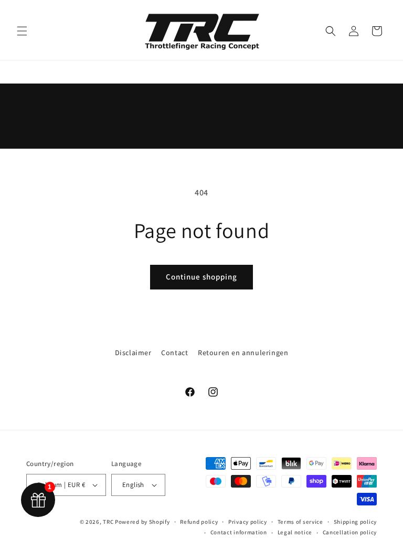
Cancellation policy (350, 532)
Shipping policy (355, 521)
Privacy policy (247, 521)
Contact (174, 352)
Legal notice (295, 532)
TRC (108, 521)
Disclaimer (133, 352)
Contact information (238, 532)
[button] (22, 31)
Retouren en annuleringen (243, 352)
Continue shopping (201, 277)
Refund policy (199, 521)
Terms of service (300, 521)
